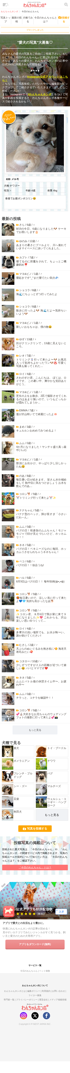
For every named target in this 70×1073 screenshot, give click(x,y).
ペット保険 (44, 971)
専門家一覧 (9, 999)
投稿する (66, 19)
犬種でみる (28, 19)
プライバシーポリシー (27, 999)
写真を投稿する (37, 828)
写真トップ (6, 19)
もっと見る (35, 730)
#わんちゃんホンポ (39, 94)
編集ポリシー (33, 991)
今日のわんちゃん (29, 971)
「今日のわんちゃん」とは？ (35, 867)
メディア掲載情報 (58, 999)
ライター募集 (35, 995)
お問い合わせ (58, 991)
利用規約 (46, 991)
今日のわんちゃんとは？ (45, 19)
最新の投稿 (17, 19)
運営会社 (43, 999)
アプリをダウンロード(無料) (35, 944)
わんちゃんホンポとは (15, 991)
